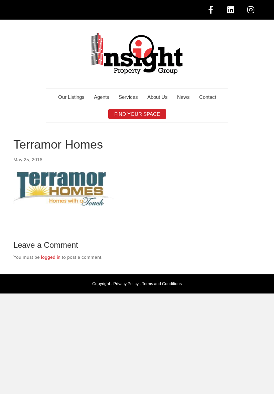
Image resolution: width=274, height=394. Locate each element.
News (183, 97)
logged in (50, 257)
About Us (157, 97)
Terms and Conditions (162, 283)
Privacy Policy (126, 283)
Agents (101, 97)
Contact (207, 97)
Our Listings (71, 97)
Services (128, 97)
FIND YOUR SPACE (137, 114)
